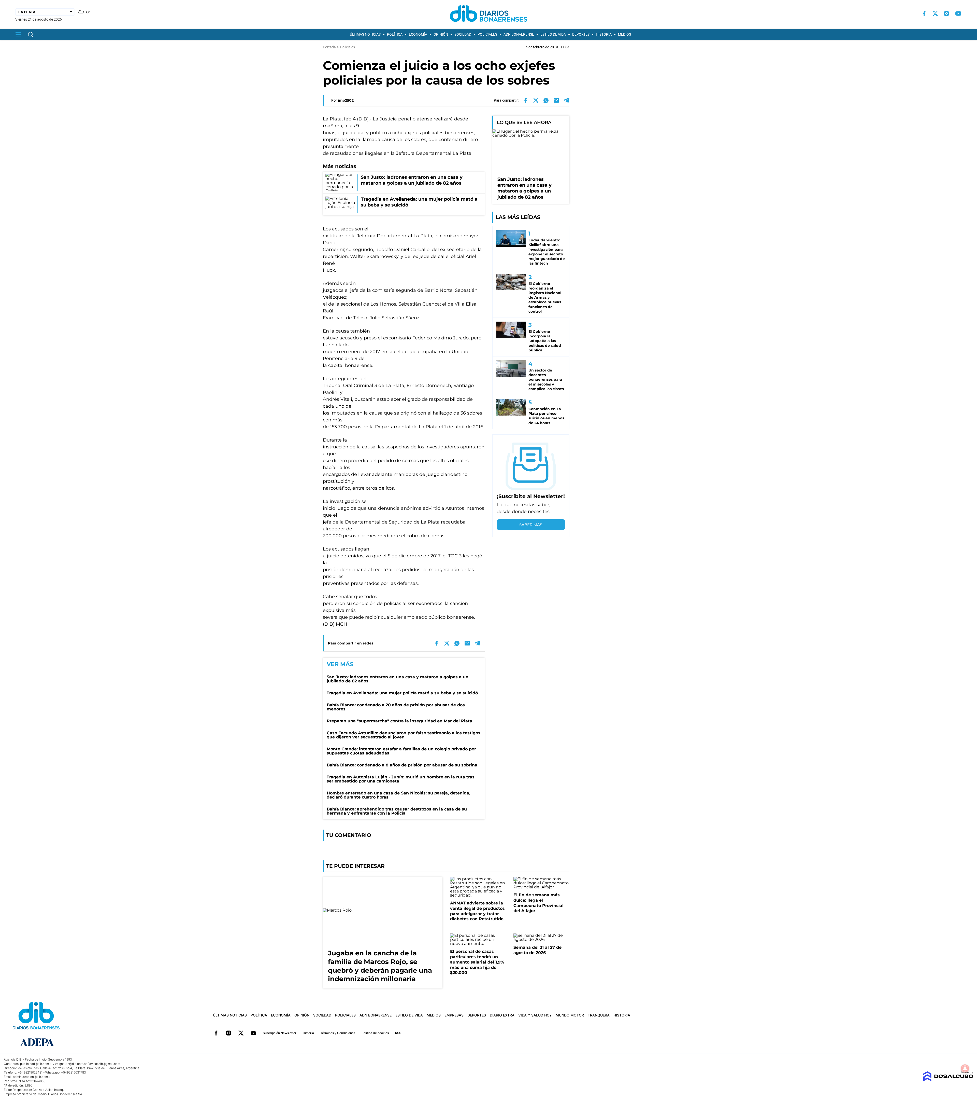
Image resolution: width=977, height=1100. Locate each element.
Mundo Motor (570, 1015)
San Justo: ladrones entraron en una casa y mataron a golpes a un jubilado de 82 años (397, 679)
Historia (604, 34)
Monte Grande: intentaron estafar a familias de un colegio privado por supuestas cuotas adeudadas (401, 751)
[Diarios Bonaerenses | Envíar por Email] (556, 100)
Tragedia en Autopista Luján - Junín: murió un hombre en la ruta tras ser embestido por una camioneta (401, 779)
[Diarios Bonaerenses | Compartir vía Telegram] (566, 100)
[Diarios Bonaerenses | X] (935, 13)
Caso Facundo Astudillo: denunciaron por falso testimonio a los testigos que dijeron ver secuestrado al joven (403, 735)
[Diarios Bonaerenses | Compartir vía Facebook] (526, 100)
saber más (530, 524)
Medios (624, 34)
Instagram (228, 1033)
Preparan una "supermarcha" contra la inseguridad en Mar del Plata (399, 721)
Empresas (454, 1015)
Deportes (581, 34)
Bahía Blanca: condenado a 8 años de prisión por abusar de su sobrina (402, 765)
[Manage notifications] (965, 1068)
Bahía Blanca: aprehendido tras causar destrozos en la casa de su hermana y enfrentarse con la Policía (397, 811)
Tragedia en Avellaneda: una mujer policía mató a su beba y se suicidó (402, 693)
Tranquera (599, 1015)
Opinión (441, 34)
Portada (329, 47)
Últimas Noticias (365, 34)
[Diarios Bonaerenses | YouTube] (958, 13)
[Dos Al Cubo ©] (948, 1080)
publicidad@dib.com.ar (36, 1064)
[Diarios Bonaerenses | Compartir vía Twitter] (536, 100)
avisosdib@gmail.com (104, 1064)
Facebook (216, 1033)
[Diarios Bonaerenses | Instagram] (946, 13)
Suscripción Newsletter (279, 1033)
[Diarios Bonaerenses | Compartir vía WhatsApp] (546, 100)
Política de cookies (375, 1033)
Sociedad (462, 34)
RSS (398, 1033)
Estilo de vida (553, 34)
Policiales (487, 34)
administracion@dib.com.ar (32, 1077)
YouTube (253, 1033)
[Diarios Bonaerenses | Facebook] (924, 13)
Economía (418, 34)
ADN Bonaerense (519, 34)
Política (395, 34)
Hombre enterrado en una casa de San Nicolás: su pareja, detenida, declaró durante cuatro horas (398, 795)
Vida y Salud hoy (535, 1015)
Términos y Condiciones (337, 1033)
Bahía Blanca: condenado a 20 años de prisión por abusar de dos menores (396, 707)
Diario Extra (502, 1015)
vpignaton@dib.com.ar (71, 1064)
